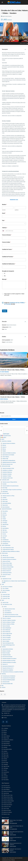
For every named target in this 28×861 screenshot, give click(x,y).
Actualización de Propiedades (8, 677)
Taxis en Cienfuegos (6, 635)
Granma (4, 534)
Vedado (4, 450)
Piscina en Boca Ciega (7, 563)
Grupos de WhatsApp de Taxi (8, 644)
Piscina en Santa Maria (8, 798)
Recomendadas (6, 741)
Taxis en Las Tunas (6, 639)
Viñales (4, 516)
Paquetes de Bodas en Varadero (9, 662)
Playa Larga (5, 501)
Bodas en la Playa (7, 810)
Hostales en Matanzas (7, 472)
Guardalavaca (5, 539)
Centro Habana (5, 456)
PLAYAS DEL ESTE (5, 479)
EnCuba (5, 717)
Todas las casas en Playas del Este (9, 482)
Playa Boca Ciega (7, 745)
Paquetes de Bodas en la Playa (8, 660)
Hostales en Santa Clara (7, 477)
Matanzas (4, 515)
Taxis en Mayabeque (6, 627)
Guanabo (4, 483)
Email (4, 213)
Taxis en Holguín (5, 641)
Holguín (4, 537)
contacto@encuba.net (8, 715)
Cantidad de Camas (7, 249)
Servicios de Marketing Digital (8, 679)
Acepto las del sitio (14, 303)
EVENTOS (3, 646)
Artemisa (4, 513)
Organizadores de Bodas (7, 649)
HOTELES (3, 576)
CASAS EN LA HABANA (6, 441)
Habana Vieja (5, 458)
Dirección (4, 321)
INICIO (2, 439)
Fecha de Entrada (6, 235)
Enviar (4, 311)
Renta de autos (6, 785)
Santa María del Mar (6, 503)
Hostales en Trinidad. (6, 476)
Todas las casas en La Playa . (8, 495)
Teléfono (4, 227)
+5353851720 (6, 713)
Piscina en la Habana (7, 791)
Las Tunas (4, 535)
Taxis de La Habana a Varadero (9, 620)
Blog (2, 685)
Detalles (4, 336)
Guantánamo (5, 543)
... (11, 375)
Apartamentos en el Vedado (8, 454)
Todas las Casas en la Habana (8, 443)
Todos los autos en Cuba (9, 608)
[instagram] (4, 694)
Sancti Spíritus (5, 528)
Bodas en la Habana (7, 812)
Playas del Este (6, 743)
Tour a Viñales (5, 588)
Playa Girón (4, 499)
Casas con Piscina (6, 561)
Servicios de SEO (5, 681)
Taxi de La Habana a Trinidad (8, 622)
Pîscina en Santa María (7, 565)
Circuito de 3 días (6, 594)
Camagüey (4, 522)
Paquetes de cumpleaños (7, 670)
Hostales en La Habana (7, 470)
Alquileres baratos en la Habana (9, 462)
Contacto (3, 687)
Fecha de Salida (6, 242)
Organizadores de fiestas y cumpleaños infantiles (12, 671)
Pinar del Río (5, 511)
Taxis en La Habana (6, 618)
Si (4, 273)
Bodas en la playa (6, 652)
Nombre (4, 210)
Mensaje (4, 279)
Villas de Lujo (5, 555)
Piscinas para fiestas (7, 804)
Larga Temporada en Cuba (8, 547)
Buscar (14, 419)
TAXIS (2, 600)
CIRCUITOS (3, 592)
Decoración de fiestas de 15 (8, 666)
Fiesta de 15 (5, 664)
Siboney (4, 449)
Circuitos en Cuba (7, 806)
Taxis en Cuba (5, 602)
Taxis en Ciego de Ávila (7, 633)
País (3, 220)
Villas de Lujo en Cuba (7, 795)
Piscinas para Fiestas (6, 572)
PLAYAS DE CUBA (5, 493)
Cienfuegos (4, 520)
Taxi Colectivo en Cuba (7, 604)
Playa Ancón (5, 505)
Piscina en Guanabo (7, 802)
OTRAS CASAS (4, 553)
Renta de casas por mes (7, 464)
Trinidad (4, 518)
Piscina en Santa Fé (6, 570)
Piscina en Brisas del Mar (8, 800)
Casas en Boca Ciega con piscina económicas (12, 489)
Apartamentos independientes (8, 460)
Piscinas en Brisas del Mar (7, 566)
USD (2, 426)
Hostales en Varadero (7, 474)
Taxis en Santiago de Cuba (8, 643)
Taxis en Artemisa (6, 626)
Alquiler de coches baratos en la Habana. (13, 616)
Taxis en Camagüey (6, 637)
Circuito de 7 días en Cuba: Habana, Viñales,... (12, 370)
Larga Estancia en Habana (8, 549)
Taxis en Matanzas (6, 629)
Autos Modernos (7, 612)
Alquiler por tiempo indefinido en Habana (11, 551)
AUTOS (4, 606)
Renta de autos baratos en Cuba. (11, 614)
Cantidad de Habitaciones (8, 264)
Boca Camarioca (5, 507)
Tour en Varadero (6, 590)
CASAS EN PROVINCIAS (6, 508)
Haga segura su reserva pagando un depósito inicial (14, 294)
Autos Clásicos (7, 610)
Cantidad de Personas (8, 256)
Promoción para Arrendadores (8, 676)
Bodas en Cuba (6, 814)
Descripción (5, 49)
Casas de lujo (6, 793)
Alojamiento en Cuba (6, 578)
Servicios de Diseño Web (7, 683)
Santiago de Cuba (6, 541)
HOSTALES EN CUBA (5, 466)
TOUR (2, 584)
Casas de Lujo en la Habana (8, 557)
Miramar (4, 445)
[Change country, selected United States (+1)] (3, 230)
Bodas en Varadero (6, 651)
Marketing (3, 673)
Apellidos (16, 210)
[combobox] (14, 223)
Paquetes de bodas (6, 654)
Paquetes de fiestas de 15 (7, 668)
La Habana (5, 728)
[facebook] (1, 694)
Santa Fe (4, 447)
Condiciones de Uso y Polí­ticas (8, 859)
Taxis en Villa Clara (6, 631)
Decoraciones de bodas (7, 656)
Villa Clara (4, 530)
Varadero (4, 497)
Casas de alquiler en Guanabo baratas (10, 485)
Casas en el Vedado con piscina (9, 452)
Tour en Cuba (6, 808)
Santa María (5, 491)
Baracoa (4, 526)
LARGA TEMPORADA (5, 545)
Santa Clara (4, 532)
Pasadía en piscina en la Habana (9, 559)
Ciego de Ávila (5, 524)
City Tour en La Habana (7, 586)
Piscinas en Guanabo (6, 568)
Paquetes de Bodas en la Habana (9, 658)
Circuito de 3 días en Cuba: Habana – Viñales (12, 397)
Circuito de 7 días (6, 598)
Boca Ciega (4, 487)
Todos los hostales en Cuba (8, 468)
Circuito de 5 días (6, 596)
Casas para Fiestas (6, 574)
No (5, 275)
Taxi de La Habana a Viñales (8, 624)
